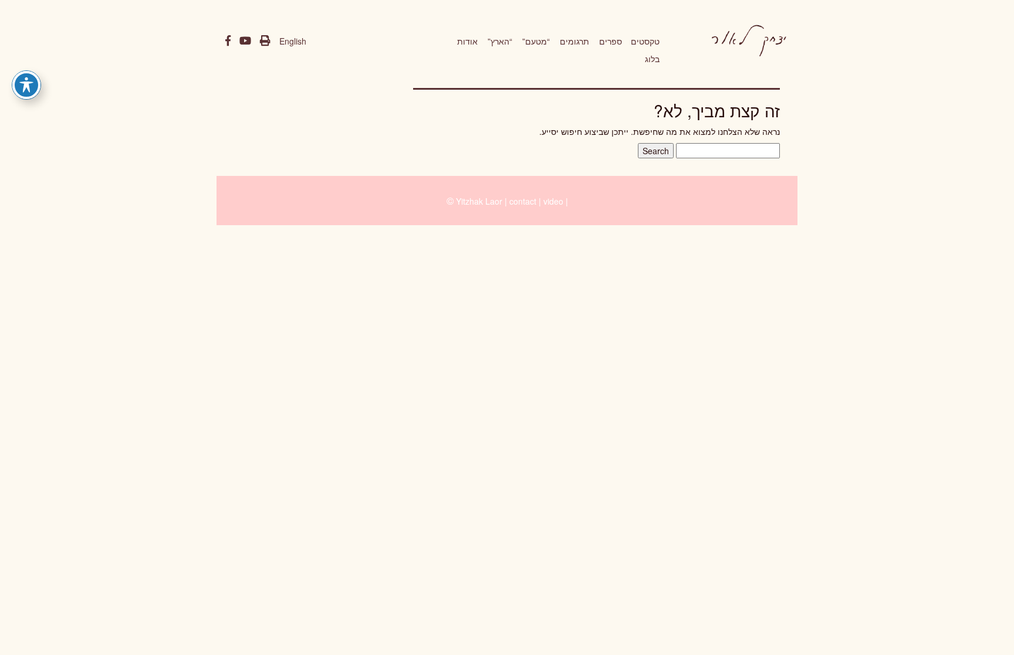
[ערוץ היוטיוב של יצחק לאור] (245, 41)
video (553, 201)
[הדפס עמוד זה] (265, 41)
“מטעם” (536, 41)
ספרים (610, 41)
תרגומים (574, 41)
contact (522, 201)
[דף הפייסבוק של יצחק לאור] (228, 41)
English (292, 41)
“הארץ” (500, 41)
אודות (467, 41)
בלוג (652, 59)
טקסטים (645, 41)
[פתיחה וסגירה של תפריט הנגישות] (26, 85)
